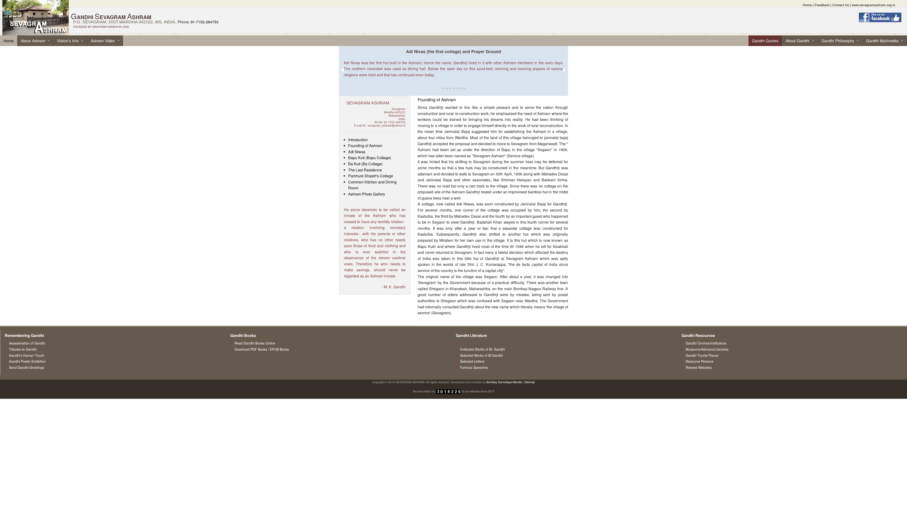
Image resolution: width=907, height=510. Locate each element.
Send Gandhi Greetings (26, 367)
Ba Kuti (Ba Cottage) (365, 163)
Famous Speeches (474, 367)
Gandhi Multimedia (882, 40)
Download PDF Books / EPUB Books (262, 349)
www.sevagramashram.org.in (873, 5)
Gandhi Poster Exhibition (27, 361)
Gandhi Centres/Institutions (706, 343)
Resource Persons (699, 361)
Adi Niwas (356, 151)
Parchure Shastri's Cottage (370, 175)
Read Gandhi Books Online (255, 343)
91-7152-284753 (204, 22)
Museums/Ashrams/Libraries (707, 349)
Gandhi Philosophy (837, 40)
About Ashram (33, 40)
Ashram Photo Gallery (366, 194)
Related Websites (699, 367)
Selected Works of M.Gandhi (481, 355)
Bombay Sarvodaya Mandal (504, 382)
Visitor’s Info (68, 40)
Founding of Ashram (365, 145)
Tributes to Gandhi (23, 349)
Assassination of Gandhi (27, 343)
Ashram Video (103, 40)
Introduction (358, 139)
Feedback (822, 5)
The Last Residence (365, 170)
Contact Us (840, 5)
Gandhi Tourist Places (702, 355)
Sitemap (529, 382)
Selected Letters (472, 361)
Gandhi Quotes (765, 40)
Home (807, 5)
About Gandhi (797, 40)
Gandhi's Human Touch (26, 355)
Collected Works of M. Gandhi (482, 349)
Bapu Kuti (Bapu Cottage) (369, 157)
